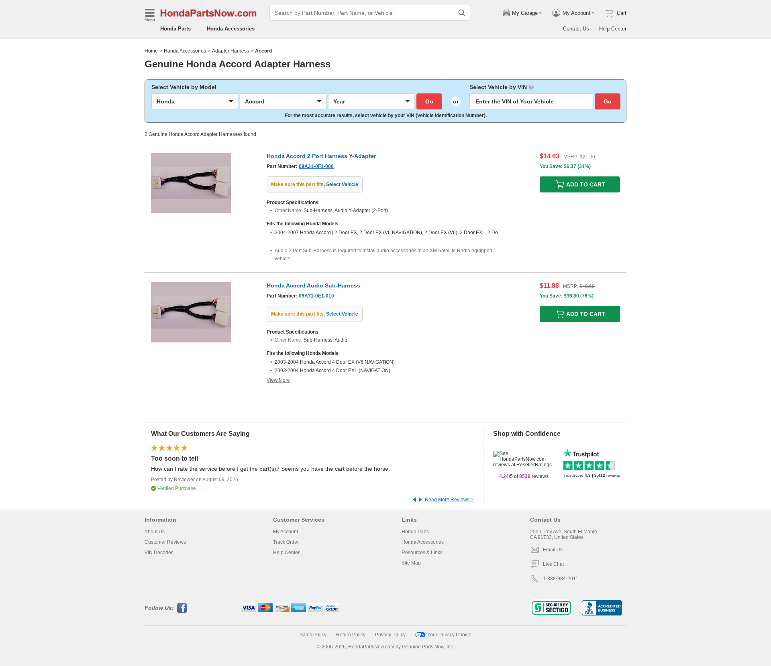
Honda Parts (175, 29)
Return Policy (350, 635)
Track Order (286, 542)
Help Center (612, 29)
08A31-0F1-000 (316, 166)
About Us (155, 531)
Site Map (411, 563)
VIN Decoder (159, 552)
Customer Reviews (165, 542)
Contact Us (576, 29)
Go (429, 101)
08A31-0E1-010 (316, 296)
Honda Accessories (231, 29)
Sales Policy (313, 635)
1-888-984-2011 (560, 578)
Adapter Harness (230, 51)
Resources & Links (422, 552)
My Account (285, 531)
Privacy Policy (390, 635)
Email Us (553, 550)
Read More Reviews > (449, 499)
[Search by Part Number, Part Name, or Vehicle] (462, 13)
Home (151, 51)
